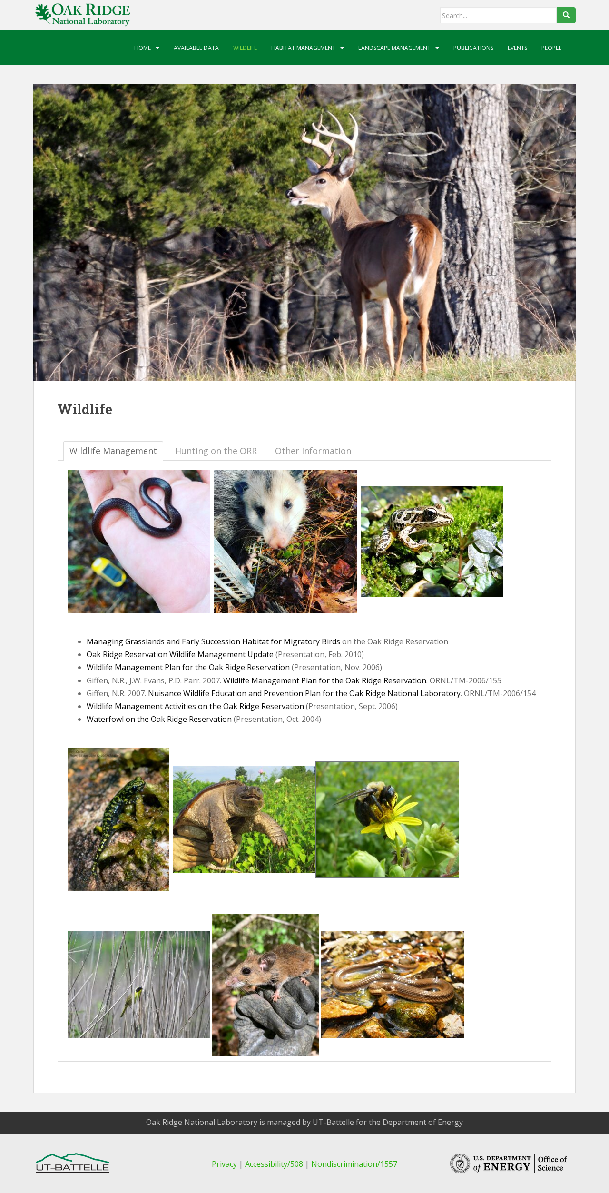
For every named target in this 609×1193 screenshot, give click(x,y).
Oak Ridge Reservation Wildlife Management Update (181, 654)
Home (142, 48)
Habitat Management (303, 48)
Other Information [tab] (313, 450)
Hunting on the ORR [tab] (216, 450)
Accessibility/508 (274, 1164)
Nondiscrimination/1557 (354, 1164)
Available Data (196, 48)
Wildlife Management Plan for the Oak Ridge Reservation (188, 667)
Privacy (224, 1164)
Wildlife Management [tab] (113, 450)
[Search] (566, 15)
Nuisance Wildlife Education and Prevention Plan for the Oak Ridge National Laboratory (304, 693)
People (551, 48)
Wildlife (245, 48)
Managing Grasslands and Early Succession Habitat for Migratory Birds (213, 641)
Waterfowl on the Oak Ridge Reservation (159, 719)
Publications (473, 48)
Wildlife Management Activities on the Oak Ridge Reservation (195, 706)
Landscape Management (394, 48)
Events (517, 48)
